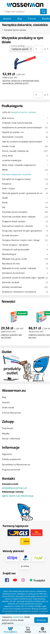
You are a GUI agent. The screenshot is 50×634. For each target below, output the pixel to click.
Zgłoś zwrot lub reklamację (17, 495)
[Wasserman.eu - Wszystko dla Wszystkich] (25, 5)
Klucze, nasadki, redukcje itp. (15, 151)
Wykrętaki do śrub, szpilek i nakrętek (19, 268)
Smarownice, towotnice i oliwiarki (17, 226)
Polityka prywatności (11, 459)
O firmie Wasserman (11, 412)
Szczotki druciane (10, 235)
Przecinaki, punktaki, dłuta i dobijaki (18, 216)
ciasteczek (17, 617)
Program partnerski (11, 469)
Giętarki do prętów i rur (13, 132)
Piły (3, 207)
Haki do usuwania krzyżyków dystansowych (22, 141)
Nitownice (6, 183)
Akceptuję (41, 620)
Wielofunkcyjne (9, 254)
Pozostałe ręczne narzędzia (14, 212)
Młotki (5, 169)
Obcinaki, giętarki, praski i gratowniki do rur (22, 193)
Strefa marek (8, 407)
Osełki (5, 198)
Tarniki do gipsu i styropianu (15, 244)
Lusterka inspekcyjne (12, 160)
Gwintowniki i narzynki (12, 137)
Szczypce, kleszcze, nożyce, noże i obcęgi (21, 240)
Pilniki (5, 202)
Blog (19, 18)
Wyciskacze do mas (11, 263)
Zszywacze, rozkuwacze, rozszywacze (19, 291)
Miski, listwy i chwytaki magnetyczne (19, 165)
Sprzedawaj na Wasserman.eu (16, 464)
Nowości (7, 18)
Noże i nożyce (8, 188)
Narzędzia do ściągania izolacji (16, 179)
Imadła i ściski (8, 146)
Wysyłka (5, 433)
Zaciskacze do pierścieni (13, 273)
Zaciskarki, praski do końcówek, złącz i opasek (23, 277)
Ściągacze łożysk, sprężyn (14, 221)
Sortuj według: (18, 45)
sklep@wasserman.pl (14, 487)
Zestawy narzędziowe (12, 287)
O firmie (32, 18)
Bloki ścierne (8, 118)
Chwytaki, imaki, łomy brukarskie (17, 122)
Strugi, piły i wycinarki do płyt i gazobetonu (22, 230)
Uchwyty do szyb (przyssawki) (15, 249)
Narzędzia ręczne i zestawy (15, 30)
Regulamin (7, 454)
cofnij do (19, 112)
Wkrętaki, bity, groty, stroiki (14, 259)
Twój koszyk (7, 428)
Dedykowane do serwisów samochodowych (22, 127)
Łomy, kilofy (7, 155)
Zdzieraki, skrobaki (10, 282)
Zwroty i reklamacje (11, 438)
